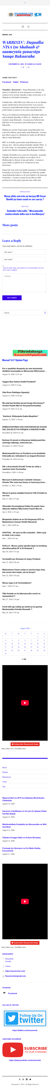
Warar (5, 35)
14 (31, 643)
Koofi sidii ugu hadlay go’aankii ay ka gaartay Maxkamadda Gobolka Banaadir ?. (22, 608)
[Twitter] (30, 1079)
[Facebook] (19, 1079)
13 (25, 643)
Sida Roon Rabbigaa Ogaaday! (16, 392)
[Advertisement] (22, 334)
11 (12, 643)
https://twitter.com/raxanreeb (24, 1030)
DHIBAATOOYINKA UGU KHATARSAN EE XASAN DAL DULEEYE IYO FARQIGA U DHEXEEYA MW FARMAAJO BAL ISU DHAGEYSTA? (24, 428)
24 (5, 650)
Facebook (6, 82)
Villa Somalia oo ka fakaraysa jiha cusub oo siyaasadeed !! (21, 595)
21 (31, 647)
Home (4, 767)
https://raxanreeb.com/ (15, 971)
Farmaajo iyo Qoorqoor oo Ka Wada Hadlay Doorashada (21, 849)
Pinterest (24, 82)
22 (37, 647)
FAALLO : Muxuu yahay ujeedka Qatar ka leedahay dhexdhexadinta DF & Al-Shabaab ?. (24, 547)
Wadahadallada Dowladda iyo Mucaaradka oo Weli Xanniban (24, 825)
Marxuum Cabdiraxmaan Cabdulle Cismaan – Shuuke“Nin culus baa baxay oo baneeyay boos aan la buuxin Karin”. (23, 481)
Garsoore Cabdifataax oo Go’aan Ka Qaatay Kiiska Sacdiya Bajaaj (24, 812)
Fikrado (5, 772)
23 (44, 647)
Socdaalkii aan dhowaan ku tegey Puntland (21, 559)
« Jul (24, 659)
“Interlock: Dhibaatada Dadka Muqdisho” (20, 416)
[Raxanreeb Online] (25, 15)
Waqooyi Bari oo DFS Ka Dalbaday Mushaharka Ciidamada (23, 799)
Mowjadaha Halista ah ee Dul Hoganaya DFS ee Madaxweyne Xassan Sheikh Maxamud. (23, 520)
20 (25, 647)
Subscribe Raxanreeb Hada (26, 744)
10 (5, 643)
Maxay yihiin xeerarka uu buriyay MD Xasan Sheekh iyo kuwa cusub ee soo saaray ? (25, 197)
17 (5, 647)
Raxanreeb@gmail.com (15, 976)
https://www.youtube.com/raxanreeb (25, 1060)
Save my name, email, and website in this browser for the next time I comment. (23, 269)
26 (18, 650)
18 (12, 647)
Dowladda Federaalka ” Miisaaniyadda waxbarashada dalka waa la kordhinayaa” (25, 212)
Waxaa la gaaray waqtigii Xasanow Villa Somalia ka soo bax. (24, 494)
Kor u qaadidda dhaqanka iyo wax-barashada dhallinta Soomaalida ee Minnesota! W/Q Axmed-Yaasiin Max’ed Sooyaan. (23, 370)
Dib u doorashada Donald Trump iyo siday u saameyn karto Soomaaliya (21, 468)
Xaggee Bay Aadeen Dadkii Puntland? (19, 382)
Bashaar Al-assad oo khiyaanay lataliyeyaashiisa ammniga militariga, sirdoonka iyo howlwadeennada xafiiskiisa (23, 441)
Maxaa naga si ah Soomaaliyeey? (17, 583)
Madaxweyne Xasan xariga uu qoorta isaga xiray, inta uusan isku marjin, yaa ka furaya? (23, 571)
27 (25, 650)
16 (44, 643)
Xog (10, 35)
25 (12, 650)
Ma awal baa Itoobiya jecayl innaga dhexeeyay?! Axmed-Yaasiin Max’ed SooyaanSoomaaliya (23, 404)
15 (37, 643)
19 (18, 647)
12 (18, 643)
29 (37, 650)
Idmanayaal (6, 777)
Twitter (16, 82)
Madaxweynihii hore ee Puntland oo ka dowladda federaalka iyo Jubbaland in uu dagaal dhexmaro (23, 454)
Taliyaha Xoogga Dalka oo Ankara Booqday (21, 838)
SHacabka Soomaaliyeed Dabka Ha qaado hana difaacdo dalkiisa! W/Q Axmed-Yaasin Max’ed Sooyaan (23, 507)
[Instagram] (26, 1079)
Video (4, 781)
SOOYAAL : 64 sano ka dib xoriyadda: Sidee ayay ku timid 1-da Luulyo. (24, 534)
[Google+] (23, 1079)
